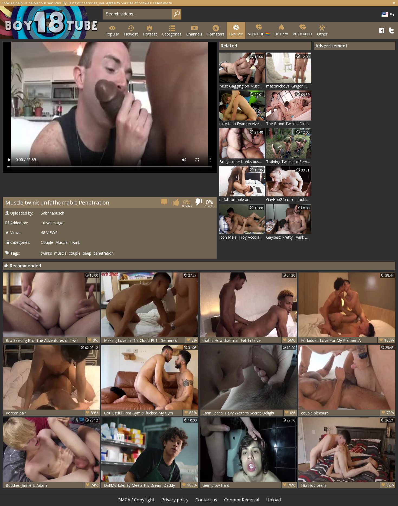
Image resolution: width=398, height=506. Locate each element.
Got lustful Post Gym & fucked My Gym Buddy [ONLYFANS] (150, 413)
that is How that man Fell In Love (249, 340)
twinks (46, 253)
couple (74, 253)
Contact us (206, 500)
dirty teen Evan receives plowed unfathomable (242, 123)
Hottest (150, 34)
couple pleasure (347, 413)
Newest (131, 34)
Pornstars (215, 34)
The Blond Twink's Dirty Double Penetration (289, 123)
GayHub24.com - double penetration (289, 199)
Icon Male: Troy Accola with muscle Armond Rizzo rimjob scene (242, 237)
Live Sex (236, 33)
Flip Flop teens (347, 485)
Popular (112, 34)
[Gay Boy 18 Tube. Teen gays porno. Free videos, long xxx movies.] (50, 23)
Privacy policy (174, 500)
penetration (103, 253)
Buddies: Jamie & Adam (52, 485)
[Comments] (164, 203)
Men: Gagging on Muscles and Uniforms (242, 86)
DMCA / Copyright (136, 500)
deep (87, 253)
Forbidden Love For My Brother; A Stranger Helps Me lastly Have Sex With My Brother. (347, 340)
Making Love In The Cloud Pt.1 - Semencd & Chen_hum (150, 340)
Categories (171, 34)
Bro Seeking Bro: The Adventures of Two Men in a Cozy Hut (52, 340)
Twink (75, 242)
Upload (273, 500)
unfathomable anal (235, 199)
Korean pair (52, 413)
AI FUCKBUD (302, 33)
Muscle (61, 242)
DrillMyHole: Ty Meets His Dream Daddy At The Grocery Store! (150, 485)
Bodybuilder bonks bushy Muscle (242, 161)
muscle (60, 253)
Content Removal (241, 500)
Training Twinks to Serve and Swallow (289, 161)
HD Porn (281, 33)
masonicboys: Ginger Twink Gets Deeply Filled (289, 86)
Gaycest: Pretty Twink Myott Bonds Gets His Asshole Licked (289, 237)
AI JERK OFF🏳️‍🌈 (259, 33)
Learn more (162, 3)
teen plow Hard (249, 485)
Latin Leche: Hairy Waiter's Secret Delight (249, 413)
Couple (47, 242)
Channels (194, 34)
